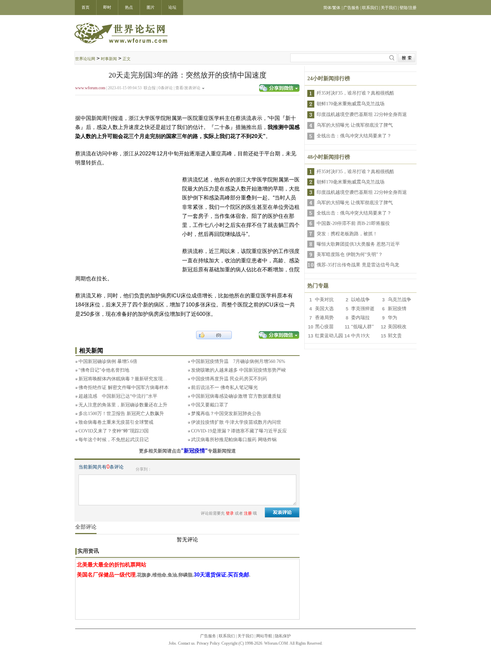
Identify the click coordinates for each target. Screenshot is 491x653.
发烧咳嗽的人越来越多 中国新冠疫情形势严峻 (238, 370)
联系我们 (227, 636)
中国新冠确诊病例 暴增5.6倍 (107, 361)
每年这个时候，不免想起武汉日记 (113, 439)
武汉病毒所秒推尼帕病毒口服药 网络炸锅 (234, 439)
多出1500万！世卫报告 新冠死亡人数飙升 (121, 413)
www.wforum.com (90, 88)
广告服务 (208, 636)
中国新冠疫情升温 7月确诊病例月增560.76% (238, 361)
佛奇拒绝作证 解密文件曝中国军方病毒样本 (123, 387)
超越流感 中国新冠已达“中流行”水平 (117, 396)
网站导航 (264, 636)
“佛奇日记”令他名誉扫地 (103, 370)
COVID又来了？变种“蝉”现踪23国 (113, 430)
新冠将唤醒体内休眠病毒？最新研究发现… (122, 378)
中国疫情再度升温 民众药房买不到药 (229, 378)
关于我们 (245, 636)
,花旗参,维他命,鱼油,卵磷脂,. (164, 574)
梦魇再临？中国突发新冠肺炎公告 (226, 413)
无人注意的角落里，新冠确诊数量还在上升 (122, 404)
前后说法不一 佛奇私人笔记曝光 (224, 387)
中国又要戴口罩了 (209, 404)
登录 (230, 513)
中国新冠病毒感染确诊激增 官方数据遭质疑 (236, 396)
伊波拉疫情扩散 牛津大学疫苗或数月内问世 (236, 422)
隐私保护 (283, 636)
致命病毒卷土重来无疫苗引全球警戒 (115, 422)
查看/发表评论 (187, 88)
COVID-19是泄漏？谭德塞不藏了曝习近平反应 (239, 430)
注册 (248, 513)
